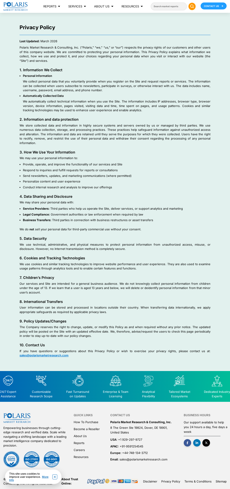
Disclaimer (150, 481)
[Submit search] (192, 6)
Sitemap (221, 481)
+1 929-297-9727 (130, 439)
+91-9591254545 (131, 446)
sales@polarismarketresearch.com (44, 355)
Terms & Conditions (198, 481)
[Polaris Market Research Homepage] (15, 6)
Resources (130, 6)
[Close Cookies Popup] (54, 476)
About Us (101, 6)
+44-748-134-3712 (135, 453)
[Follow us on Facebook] (187, 443)
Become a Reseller (87, 429)
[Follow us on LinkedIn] (197, 443)
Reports (49, 6)
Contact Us (212, 6)
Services (75, 6)
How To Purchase (86, 422)
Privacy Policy (170, 481)
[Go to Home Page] (17, 418)
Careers (79, 450)
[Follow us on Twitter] (206, 443)
